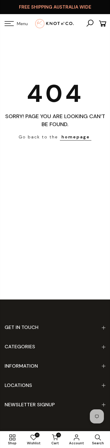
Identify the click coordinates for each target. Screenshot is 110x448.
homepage (75, 137)
